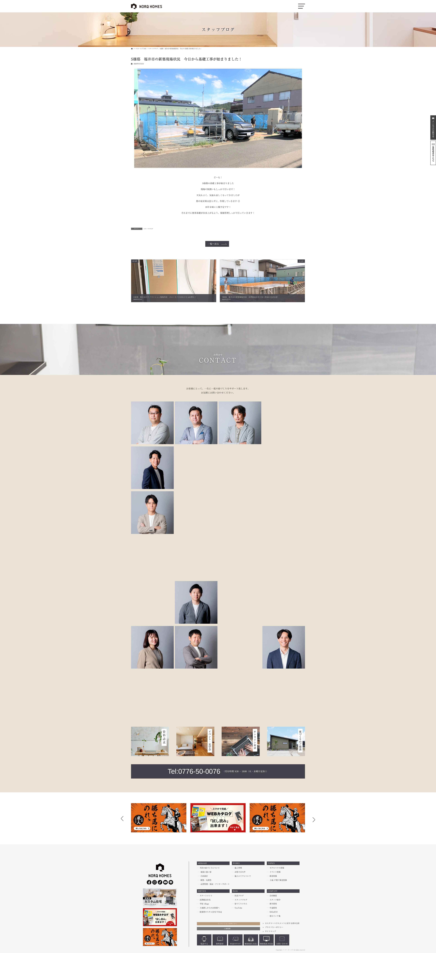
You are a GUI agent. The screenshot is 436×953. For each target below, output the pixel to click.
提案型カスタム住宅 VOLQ (211, 912)
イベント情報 (275, 872)
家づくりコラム (241, 904)
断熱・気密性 (206, 880)
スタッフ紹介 (275, 900)
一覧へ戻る (213, 244)
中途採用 (273, 908)
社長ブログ (239, 896)
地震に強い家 (206, 872)
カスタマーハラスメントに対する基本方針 (282, 923)
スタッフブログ (148, 228)
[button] (314, 819)
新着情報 (273, 876)
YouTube (238, 908)
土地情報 (227, 929)
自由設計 (204, 876)
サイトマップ (270, 931)
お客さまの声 (240, 872)
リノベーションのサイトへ (227, 924)
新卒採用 (273, 904)
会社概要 (273, 896)
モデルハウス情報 (277, 868)
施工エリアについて (243, 876)
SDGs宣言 (274, 912)
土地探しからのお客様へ (210, 908)
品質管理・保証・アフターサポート (215, 884)
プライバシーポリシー (274, 927)
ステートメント (206, 896)
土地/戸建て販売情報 (278, 880)
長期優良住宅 (205, 900)
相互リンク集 (275, 916)
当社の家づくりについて (210, 868)
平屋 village (204, 904)
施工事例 (238, 868)
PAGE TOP (11, 922)
